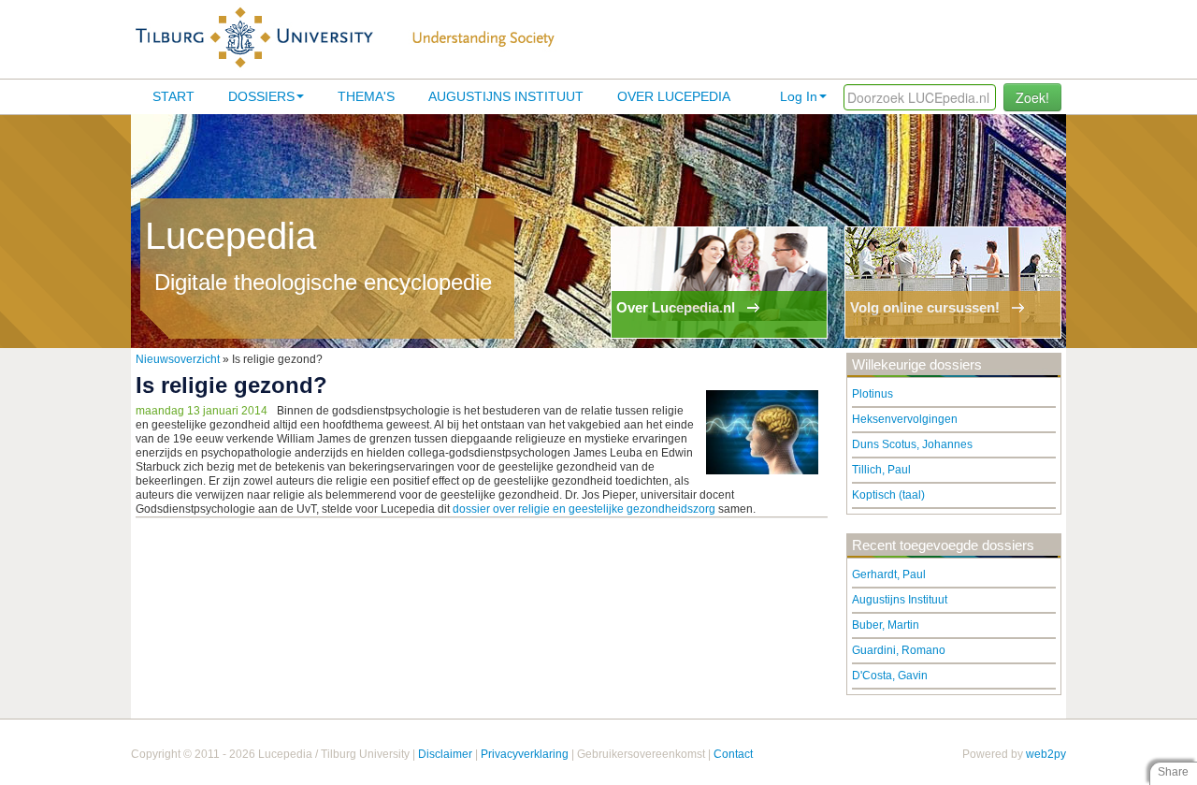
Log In (798, 96)
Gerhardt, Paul (889, 574)
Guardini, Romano (898, 650)
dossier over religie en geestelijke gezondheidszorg (584, 509)
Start (173, 96)
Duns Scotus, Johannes (912, 444)
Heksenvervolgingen (905, 419)
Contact (733, 754)
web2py (1046, 754)
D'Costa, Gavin (890, 675)
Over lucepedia (673, 96)
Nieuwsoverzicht (178, 359)
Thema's (366, 96)
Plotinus (872, 393)
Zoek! (1032, 97)
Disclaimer (445, 754)
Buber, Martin (885, 625)
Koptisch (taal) (888, 495)
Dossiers (261, 96)
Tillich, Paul (881, 469)
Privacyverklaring (525, 754)
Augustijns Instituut (506, 96)
